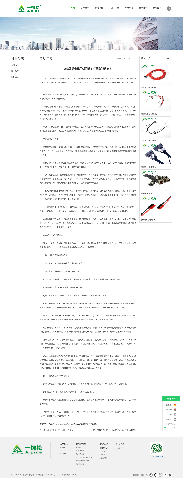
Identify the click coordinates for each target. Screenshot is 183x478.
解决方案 (115, 8)
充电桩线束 (80, 464)
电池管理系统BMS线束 (84, 457)
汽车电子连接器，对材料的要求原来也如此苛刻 (116, 430)
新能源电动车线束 (82, 461)
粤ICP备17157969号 (70, 475)
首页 (73, 8)
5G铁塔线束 (80, 451)
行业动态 (15, 71)
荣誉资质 (129, 8)
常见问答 (15, 77)
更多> (168, 58)
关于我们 (85, 8)
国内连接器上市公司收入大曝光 (60, 430)
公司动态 (15, 65)
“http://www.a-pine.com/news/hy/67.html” (65, 424)
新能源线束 (100, 8)
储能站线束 (80, 447)
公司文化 (63, 451)
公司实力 (63, 454)
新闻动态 (143, 8)
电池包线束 (80, 454)
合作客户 (63, 447)
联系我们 (157, 8)
